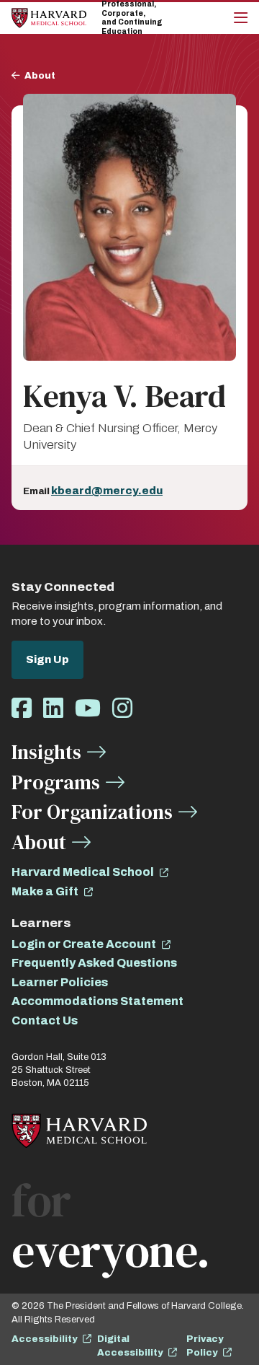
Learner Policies (60, 982)
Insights (46, 751)
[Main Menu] (240, 18)
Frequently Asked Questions (94, 963)
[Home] (49, 17)
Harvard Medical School (83, 872)
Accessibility (44, 1339)
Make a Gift (45, 891)
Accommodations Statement (97, 1001)
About (39, 76)
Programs (56, 782)
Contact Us (45, 1020)
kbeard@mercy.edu (107, 490)
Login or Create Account (84, 944)
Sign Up (47, 659)
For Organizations (92, 811)
